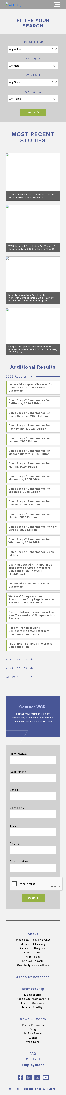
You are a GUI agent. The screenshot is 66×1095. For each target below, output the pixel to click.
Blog (33, 1029)
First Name (18, 754)
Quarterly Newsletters (33, 965)
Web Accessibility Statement (33, 1088)
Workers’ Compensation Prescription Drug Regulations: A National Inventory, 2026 (31, 599)
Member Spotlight (33, 1007)
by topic (33, 92)
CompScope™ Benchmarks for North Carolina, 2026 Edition (29, 414)
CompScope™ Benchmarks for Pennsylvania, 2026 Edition (29, 427)
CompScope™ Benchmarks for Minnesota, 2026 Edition (29, 478)
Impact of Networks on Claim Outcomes (28, 585)
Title (13, 825)
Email (14, 790)
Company (17, 807)
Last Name (18, 772)
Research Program (33, 948)
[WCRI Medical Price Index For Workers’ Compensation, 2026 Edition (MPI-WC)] (33, 228)
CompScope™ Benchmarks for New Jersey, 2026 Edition (32, 528)
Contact (33, 1059)
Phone (15, 843)
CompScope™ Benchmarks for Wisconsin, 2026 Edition (29, 541)
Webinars (33, 1041)
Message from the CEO (33, 939)
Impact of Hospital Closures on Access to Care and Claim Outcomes (30, 387)
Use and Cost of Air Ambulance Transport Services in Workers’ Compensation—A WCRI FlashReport (30, 569)
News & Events (33, 1019)
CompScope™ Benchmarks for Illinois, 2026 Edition (29, 515)
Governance (33, 952)
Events (33, 1037)
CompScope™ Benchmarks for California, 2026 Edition (29, 402)
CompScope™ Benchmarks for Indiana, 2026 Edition (29, 440)
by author (33, 42)
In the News (33, 1033)
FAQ (33, 1053)
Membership (33, 989)
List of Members (33, 1003)
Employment (33, 1065)
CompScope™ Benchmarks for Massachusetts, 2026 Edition (29, 452)
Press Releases (33, 1025)
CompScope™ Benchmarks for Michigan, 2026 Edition (29, 490)
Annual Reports (33, 960)
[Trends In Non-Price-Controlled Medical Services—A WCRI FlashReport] (33, 176)
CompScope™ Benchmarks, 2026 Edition (31, 553)
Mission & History (33, 944)
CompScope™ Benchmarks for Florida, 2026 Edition (29, 465)
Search (31, 112)
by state (33, 75)
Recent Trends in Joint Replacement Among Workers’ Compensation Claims (29, 631)
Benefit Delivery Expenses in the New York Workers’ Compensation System (31, 615)
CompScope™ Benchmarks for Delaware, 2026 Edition (29, 503)
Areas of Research (33, 977)
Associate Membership (33, 998)
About (33, 934)
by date (33, 59)
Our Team (33, 956)
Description (19, 861)
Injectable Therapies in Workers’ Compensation (31, 645)
